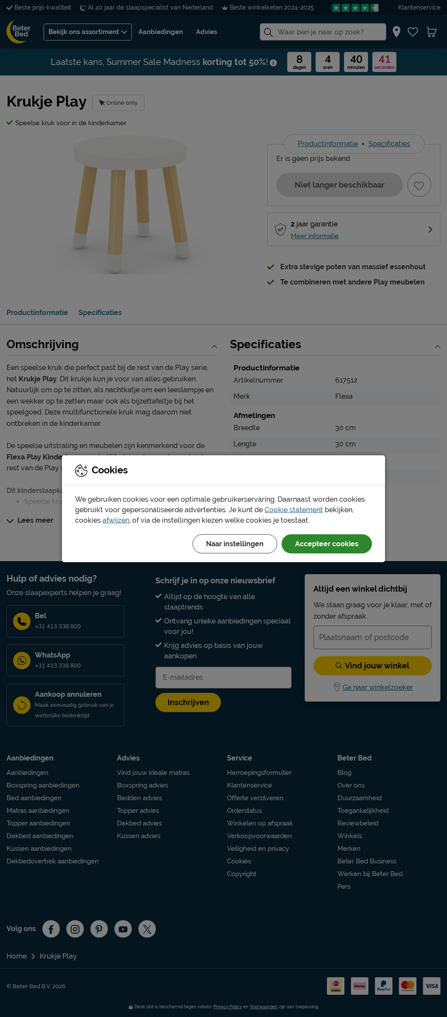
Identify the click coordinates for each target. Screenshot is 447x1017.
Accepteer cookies (326, 543)
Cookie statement (294, 509)
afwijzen (116, 520)
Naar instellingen (235, 543)
